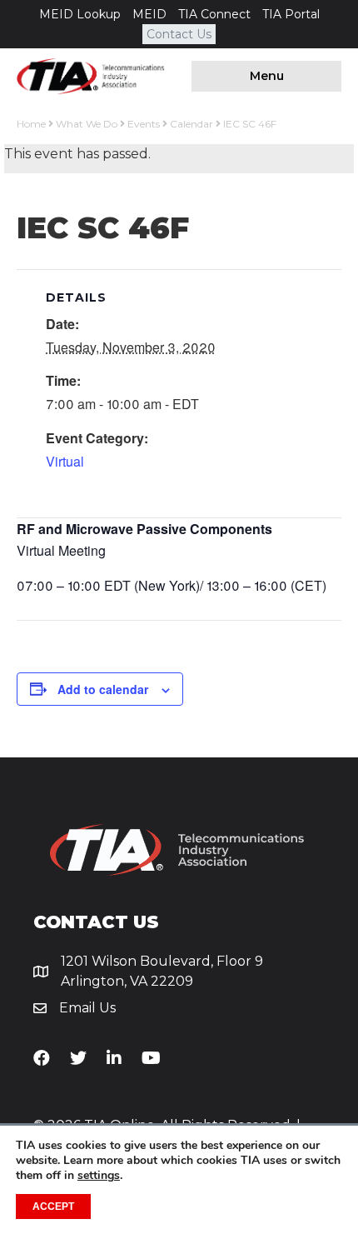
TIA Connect (214, 14)
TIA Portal (291, 14)
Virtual (65, 461)
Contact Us (179, 34)
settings (98, 1175)
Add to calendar (102, 689)
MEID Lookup (80, 14)
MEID (149, 14)
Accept (53, 1206)
